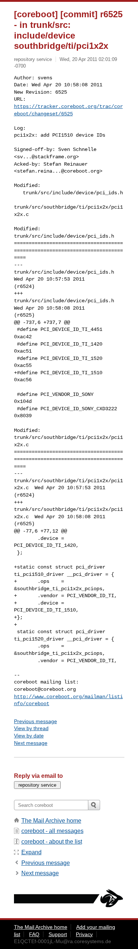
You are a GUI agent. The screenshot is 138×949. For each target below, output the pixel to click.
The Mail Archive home (51, 821)
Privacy (84, 934)
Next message (30, 743)
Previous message (35, 721)
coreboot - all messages (52, 831)
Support (58, 934)
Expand (31, 852)
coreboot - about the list (51, 841)
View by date (29, 736)
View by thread (31, 728)
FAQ (34, 934)
